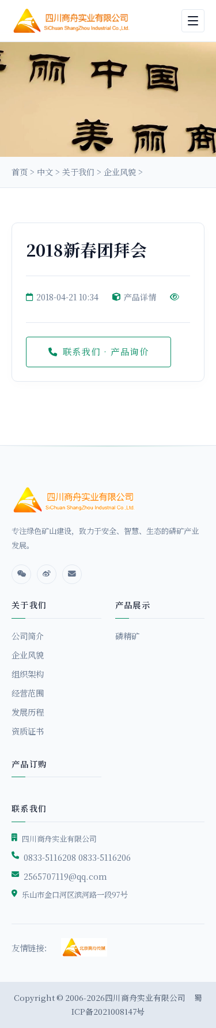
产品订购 (29, 764)
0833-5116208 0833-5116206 (77, 857)
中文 (45, 172)
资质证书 (28, 731)
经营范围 (28, 693)
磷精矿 (127, 636)
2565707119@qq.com (65, 876)
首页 (20, 172)
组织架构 (28, 674)
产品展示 (133, 605)
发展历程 (28, 712)
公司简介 (28, 636)
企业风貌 (120, 172)
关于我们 (78, 172)
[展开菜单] (192, 20)
